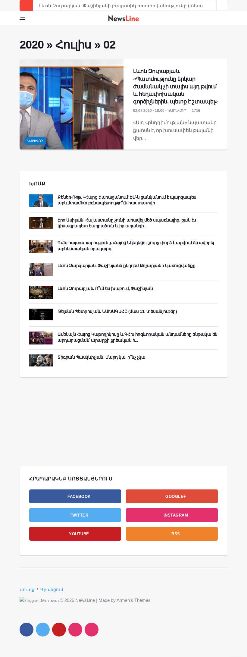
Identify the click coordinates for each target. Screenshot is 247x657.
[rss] (91, 630)
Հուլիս (73, 44)
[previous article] (222, 5)
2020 (31, 44)
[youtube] (59, 630)
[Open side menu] (22, 18)
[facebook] (26, 630)
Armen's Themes (134, 600)
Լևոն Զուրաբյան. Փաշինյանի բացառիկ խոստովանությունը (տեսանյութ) (129, 5)
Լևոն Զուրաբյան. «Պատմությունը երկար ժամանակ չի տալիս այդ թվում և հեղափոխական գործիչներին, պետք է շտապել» (175, 86)
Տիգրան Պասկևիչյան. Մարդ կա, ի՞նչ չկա (101, 357)
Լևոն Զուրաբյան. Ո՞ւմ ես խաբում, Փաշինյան (105, 288)
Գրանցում (51, 589)
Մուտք (27, 589)
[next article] (211, 5)
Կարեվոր (35, 141)
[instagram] (75, 630)
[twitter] (43, 630)
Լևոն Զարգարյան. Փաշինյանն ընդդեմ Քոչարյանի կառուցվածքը (126, 265)
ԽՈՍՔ (37, 183)
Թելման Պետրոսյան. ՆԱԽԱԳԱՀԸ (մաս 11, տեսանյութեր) (117, 311)
